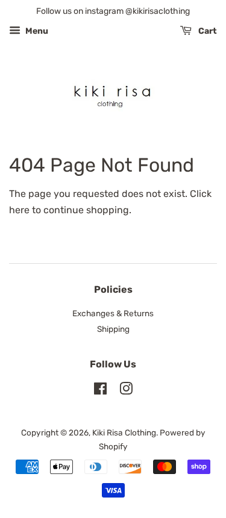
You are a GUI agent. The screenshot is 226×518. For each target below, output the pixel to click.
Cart (206, 31)
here (19, 210)
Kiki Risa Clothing (124, 432)
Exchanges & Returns (113, 313)
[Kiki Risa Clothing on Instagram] (126, 391)
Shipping (113, 329)
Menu (36, 31)
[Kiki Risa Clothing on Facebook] (100, 391)
